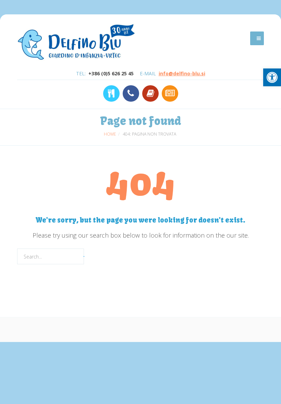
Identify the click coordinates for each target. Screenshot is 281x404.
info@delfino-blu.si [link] (182, 73)
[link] (272, 77)
